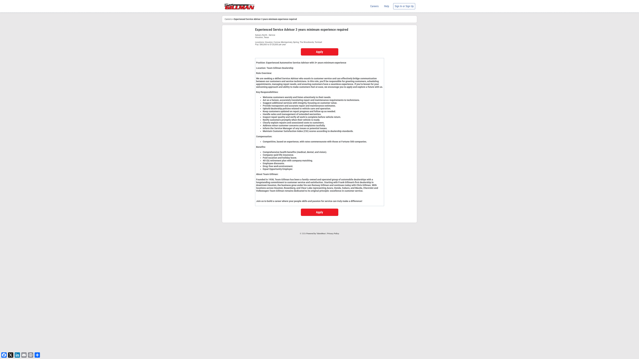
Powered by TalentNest (316, 234)
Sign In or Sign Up (404, 6)
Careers (374, 6)
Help (386, 6)
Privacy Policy (333, 234)
